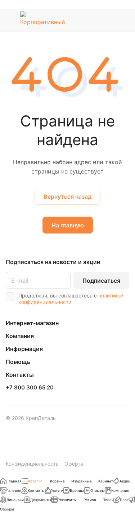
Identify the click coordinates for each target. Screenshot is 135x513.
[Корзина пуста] (123, 20)
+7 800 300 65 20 (30, 387)
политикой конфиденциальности (70, 298)
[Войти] (109, 20)
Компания (20, 335)
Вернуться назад (67, 196)
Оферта (73, 464)
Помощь (18, 361)
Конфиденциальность (32, 464)
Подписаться (101, 280)
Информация (24, 348)
